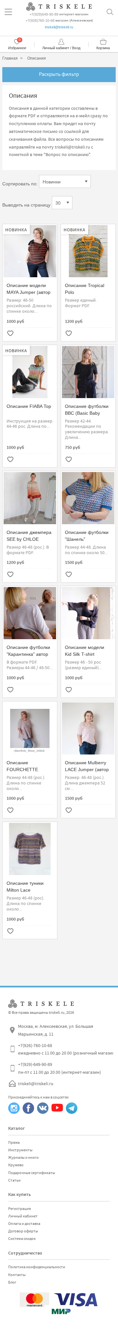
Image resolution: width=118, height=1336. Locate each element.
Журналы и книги (23, 1157)
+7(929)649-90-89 (44, 14)
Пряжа (14, 1142)
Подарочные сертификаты (31, 1172)
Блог (12, 1282)
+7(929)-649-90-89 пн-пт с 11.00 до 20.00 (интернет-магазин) (59, 1068)
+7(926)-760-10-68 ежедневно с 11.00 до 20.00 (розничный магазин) (67, 1049)
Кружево (16, 1165)
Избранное (17, 48)
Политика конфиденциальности (36, 1267)
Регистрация (19, 1208)
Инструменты (20, 1150)
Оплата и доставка (24, 1223)
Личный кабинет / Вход (61, 48)
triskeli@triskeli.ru (59, 27)
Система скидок (22, 1238)
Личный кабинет (23, 1216)
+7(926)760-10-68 (40, 20)
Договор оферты (23, 1231)
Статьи (14, 1180)
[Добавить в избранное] (10, 334)
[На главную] (59, 5)
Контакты (17, 1274)
